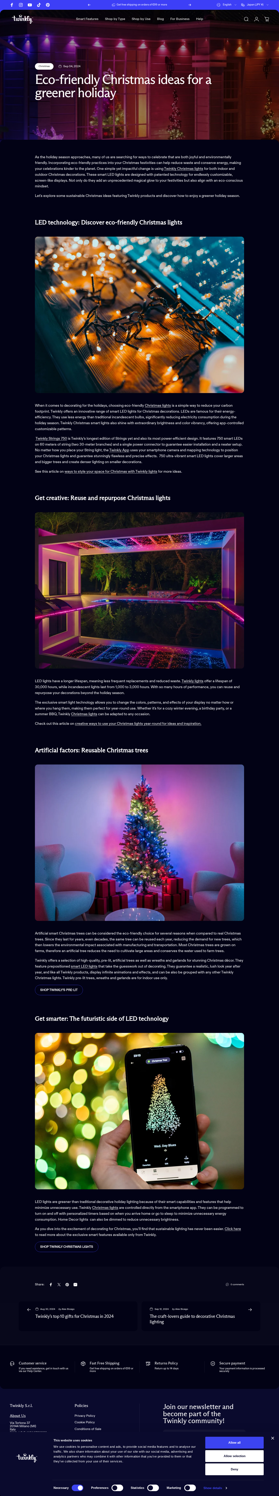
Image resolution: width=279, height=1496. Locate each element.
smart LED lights (84, 966)
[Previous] (89, 5)
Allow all (234, 1442)
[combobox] (227, 5)
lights (92, 714)
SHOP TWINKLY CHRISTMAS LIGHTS (66, 1246)
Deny (234, 1469)
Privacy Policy (85, 1416)
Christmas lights (158, 406)
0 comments (237, 1284)
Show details (212, 1488)
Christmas (44, 66)
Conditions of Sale (88, 1429)
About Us (18, 1416)
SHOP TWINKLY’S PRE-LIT (59, 990)
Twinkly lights (192, 681)
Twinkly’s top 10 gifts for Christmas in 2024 (74, 1316)
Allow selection (235, 1456)
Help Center (171, 4)
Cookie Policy (85, 1422)
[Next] (189, 5)
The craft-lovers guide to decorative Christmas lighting (192, 1319)
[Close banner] (272, 1438)
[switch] (117, 1488)
